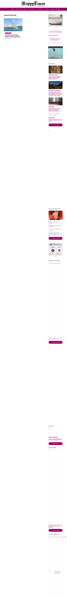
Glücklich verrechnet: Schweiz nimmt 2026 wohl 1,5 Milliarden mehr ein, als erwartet (55, 120)
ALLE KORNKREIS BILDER (55, 342)
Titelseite (12, 9)
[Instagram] (58, 9)
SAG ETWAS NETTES (55, 238)
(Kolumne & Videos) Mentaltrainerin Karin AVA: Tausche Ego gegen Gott (55, 439)
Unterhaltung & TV (58, 90)
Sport (25, 9)
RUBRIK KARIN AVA (55, 443)
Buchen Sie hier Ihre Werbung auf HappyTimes (58, 572)
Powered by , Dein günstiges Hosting (55, 42)
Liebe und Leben (32, 9)
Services (46, 9)
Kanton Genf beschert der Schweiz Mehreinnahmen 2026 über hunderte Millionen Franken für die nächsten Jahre (13, 35)
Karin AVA (50, 437)
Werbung (52, 9)
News (17, 9)
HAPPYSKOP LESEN (55, 530)
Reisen (56, 74)
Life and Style (39, 9)
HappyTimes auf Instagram (55, 31)
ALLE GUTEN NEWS (55, 124)
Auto (21, 9)
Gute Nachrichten (8, 33)
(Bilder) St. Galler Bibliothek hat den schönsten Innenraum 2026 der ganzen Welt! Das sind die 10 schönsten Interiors (55, 78)
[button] (18, 9)
